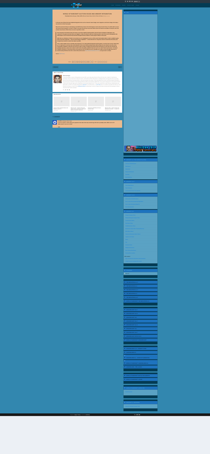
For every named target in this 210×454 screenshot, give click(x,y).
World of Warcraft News (97, 16)
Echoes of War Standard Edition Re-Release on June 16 (61, 108)
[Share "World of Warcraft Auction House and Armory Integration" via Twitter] (75, 62)
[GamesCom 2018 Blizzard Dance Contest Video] (96, 101)
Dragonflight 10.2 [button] (131, 317)
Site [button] (127, 12)
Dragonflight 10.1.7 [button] (132, 321)
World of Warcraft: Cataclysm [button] (135, 388)
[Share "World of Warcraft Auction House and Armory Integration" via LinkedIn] (84, 62)
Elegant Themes (77, 414)
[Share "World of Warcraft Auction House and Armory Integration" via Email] (90, 62)
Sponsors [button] (129, 270)
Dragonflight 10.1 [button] (131, 328)
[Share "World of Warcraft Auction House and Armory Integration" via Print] (92, 62)
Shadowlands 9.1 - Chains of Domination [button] (137, 357)
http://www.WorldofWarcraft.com (92, 50)
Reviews (124, 5)
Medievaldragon (73, 16)
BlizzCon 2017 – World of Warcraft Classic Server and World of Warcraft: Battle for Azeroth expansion (78, 108)
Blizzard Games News (87, 16)
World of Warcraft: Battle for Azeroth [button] (138, 375)
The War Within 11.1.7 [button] (132, 289)
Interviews (117, 5)
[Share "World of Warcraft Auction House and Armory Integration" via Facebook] (73, 62)
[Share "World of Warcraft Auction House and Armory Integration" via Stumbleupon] (88, 62)
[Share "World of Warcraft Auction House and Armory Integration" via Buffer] (86, 62)
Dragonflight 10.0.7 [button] (132, 332)
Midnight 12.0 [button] (130, 211)
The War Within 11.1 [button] (131, 293)
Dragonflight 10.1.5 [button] (132, 324)
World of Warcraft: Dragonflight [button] (136, 339)
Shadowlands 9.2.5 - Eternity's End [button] (136, 348)
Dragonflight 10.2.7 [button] (132, 309)
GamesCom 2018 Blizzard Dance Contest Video (94, 108)
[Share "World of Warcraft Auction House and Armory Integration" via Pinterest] (81, 62)
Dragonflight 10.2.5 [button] (132, 313)
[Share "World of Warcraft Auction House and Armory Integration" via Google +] (77, 62)
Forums (137, 5)
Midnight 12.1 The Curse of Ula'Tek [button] (136, 159)
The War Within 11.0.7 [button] (132, 297)
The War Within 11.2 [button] (131, 286)
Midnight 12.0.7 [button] (130, 181)
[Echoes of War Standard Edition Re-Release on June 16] (62, 101)
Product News (130, 5)
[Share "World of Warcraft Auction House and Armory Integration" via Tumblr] (79, 62)
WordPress (88, 414)
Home (112, 5)
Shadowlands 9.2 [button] (131, 352)
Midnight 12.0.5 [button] (130, 195)
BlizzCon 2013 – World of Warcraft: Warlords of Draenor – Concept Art (112, 108)
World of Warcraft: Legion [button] (134, 379)
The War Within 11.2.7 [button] (132, 282)
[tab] (140, 12)
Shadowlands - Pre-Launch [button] (134, 366)
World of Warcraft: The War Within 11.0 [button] (137, 301)
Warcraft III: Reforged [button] (133, 402)
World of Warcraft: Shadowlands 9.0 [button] (137, 363)
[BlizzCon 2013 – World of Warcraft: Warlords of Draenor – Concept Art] (113, 101)
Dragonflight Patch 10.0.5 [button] (133, 336)
